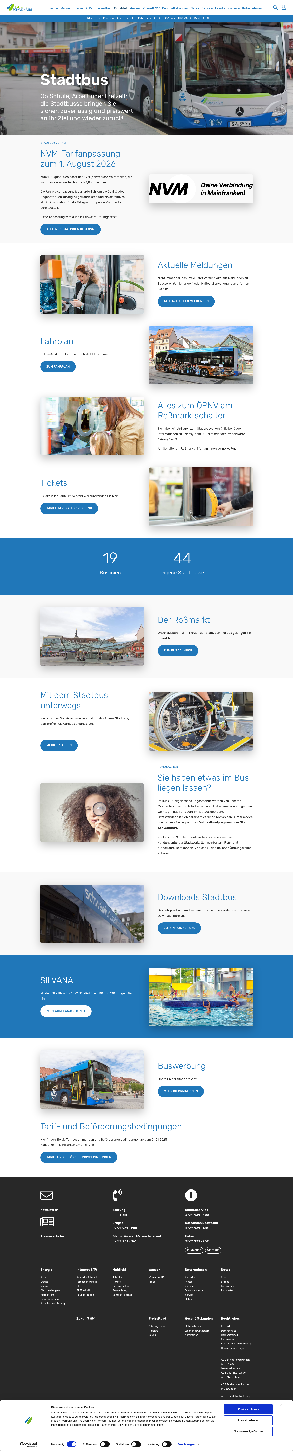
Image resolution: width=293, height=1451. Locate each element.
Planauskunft (228, 1290)
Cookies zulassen (248, 1409)
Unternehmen (252, 8)
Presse (188, 1281)
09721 (197, 1215)
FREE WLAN (83, 1290)
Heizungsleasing (49, 1299)
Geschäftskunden (175, 8)
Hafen (188, 1299)
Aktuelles (190, 1277)
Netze (195, 8)
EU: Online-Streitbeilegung (236, 1343)
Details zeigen (186, 1444)
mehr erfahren (59, 745)
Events (220, 8)
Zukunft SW (151, 8)
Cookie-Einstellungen (233, 1348)
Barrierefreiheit (121, 1286)
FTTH (79, 1286)
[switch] (105, 1444)
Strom (43, 1277)
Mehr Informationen (181, 1091)
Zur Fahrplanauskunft (65, 1011)
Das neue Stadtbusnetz (119, 18)
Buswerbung (120, 1290)
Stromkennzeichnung (52, 1303)
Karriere (234, 8)
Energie (52, 8)
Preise (152, 1281)
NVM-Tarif (184, 18)
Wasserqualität (157, 1277)
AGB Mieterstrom (230, 1377)
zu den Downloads (179, 928)
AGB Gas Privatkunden (234, 1372)
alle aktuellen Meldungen (186, 301)
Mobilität (120, 8)
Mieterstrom (47, 1294)
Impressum (227, 1339)
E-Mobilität (201, 18)
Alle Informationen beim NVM (70, 229)
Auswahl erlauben (248, 1420)
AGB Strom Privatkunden (235, 1359)
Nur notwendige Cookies (248, 1431)
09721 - (125, 1228)
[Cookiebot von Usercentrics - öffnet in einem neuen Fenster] (29, 1444)
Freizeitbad (103, 8)
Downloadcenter (194, 1290)
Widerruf (213, 1250)
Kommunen (191, 1335)
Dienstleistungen (50, 1290)
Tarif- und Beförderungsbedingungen (78, 1157)
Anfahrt (153, 1330)
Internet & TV (82, 8)
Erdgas (44, 1281)
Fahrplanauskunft (149, 18)
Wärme (65, 8)
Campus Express (122, 1294)
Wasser (135, 8)
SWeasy (169, 18)
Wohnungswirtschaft (197, 1330)
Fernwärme (227, 1286)
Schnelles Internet (42, 10)
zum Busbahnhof (178, 650)
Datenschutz (228, 1330)
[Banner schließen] (281, 1405)
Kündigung (194, 1250)
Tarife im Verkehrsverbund (69, 508)
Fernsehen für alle (86, 1281)
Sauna (152, 1335)
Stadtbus (93, 18)
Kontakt (225, 1326)
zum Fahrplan (58, 366)
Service (207, 8)
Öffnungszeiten (157, 1326)
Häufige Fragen (85, 1294)
